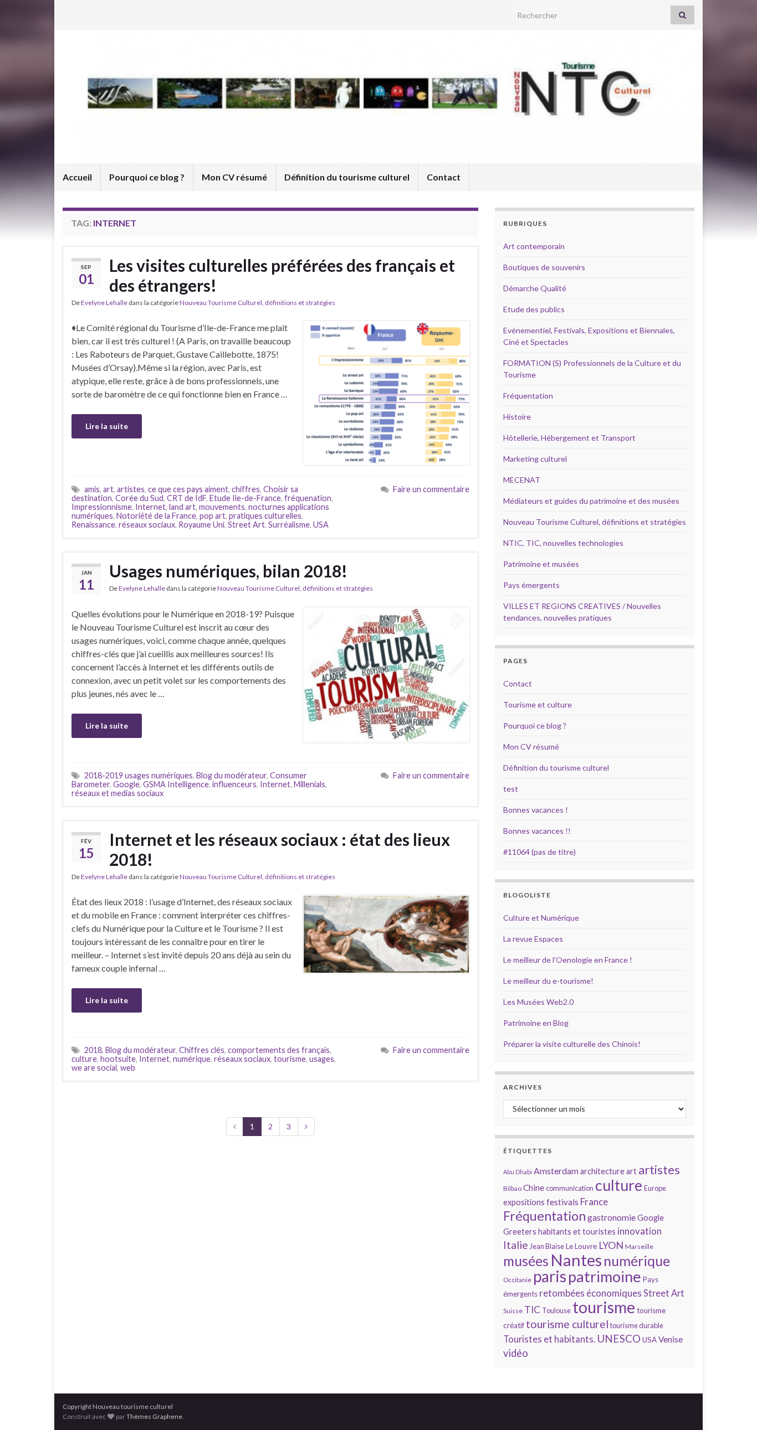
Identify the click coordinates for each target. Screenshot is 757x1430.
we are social (94, 1067)
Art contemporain (534, 246)
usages (321, 1059)
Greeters (519, 1231)
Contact (444, 177)
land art (182, 507)
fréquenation (307, 498)
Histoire (517, 416)
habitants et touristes (577, 1231)
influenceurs (234, 784)
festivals (562, 1202)
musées (526, 1261)
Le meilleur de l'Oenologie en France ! (567, 959)
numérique (192, 1059)
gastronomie (611, 1217)
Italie (515, 1244)
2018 (93, 1050)
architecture (602, 1171)
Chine (533, 1187)
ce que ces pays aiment (188, 489)
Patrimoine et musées (541, 564)
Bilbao (512, 1188)
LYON (611, 1245)
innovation (639, 1231)
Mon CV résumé (234, 177)
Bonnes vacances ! (535, 809)
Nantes (576, 1259)
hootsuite (118, 1059)
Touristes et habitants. (549, 1339)
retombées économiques (590, 1293)
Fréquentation (528, 395)
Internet (150, 507)
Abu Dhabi (517, 1171)
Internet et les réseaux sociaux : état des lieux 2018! (279, 849)
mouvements (222, 507)
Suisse (513, 1311)
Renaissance (93, 524)
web (127, 1067)
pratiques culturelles (265, 515)
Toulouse (556, 1310)
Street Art (246, 524)
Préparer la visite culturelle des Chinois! (572, 1044)
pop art (213, 515)
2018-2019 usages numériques (138, 775)
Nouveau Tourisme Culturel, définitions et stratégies (257, 302)
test (510, 788)
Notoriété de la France (156, 515)
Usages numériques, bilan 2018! (228, 571)
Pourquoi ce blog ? (147, 177)
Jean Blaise (547, 1246)
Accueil (77, 177)
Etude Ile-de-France (245, 498)
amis (92, 489)
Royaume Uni (201, 524)
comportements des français (279, 1050)
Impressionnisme (101, 507)
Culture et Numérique (541, 917)
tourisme (290, 1059)
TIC (532, 1309)
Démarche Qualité (534, 288)
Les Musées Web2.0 (538, 1001)
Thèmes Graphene (154, 1416)
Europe (655, 1188)
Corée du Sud (139, 498)
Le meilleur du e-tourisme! (548, 980)
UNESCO (619, 1338)
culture (84, 1059)
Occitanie (517, 1280)
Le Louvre (581, 1246)
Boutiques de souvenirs (544, 267)
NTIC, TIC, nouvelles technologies (563, 543)
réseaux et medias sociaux (117, 793)
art (108, 489)
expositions (524, 1202)
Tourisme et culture (537, 704)
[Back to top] (732, 1405)
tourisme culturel (567, 1324)
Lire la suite (106, 426)
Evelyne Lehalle (104, 302)
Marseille (639, 1246)
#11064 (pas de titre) (539, 851)
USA (321, 524)
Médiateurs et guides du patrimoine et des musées (591, 500)
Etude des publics (534, 309)
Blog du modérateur (231, 775)
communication (570, 1188)
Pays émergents (531, 585)
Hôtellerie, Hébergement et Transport (569, 437)
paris (549, 1276)
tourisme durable (636, 1325)
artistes (131, 489)
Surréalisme (289, 524)
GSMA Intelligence (176, 784)
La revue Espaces (533, 938)
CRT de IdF (186, 498)
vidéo (515, 1353)
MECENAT (521, 479)
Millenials (309, 784)
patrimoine (604, 1276)
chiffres (246, 489)
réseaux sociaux (147, 524)
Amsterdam (556, 1170)
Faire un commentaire (431, 489)
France (594, 1201)
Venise (670, 1339)
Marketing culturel (535, 458)
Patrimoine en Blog (536, 1023)
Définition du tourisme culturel (347, 177)
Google (126, 784)
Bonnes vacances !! (537, 830)
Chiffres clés (201, 1050)
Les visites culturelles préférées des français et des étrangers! (282, 275)
